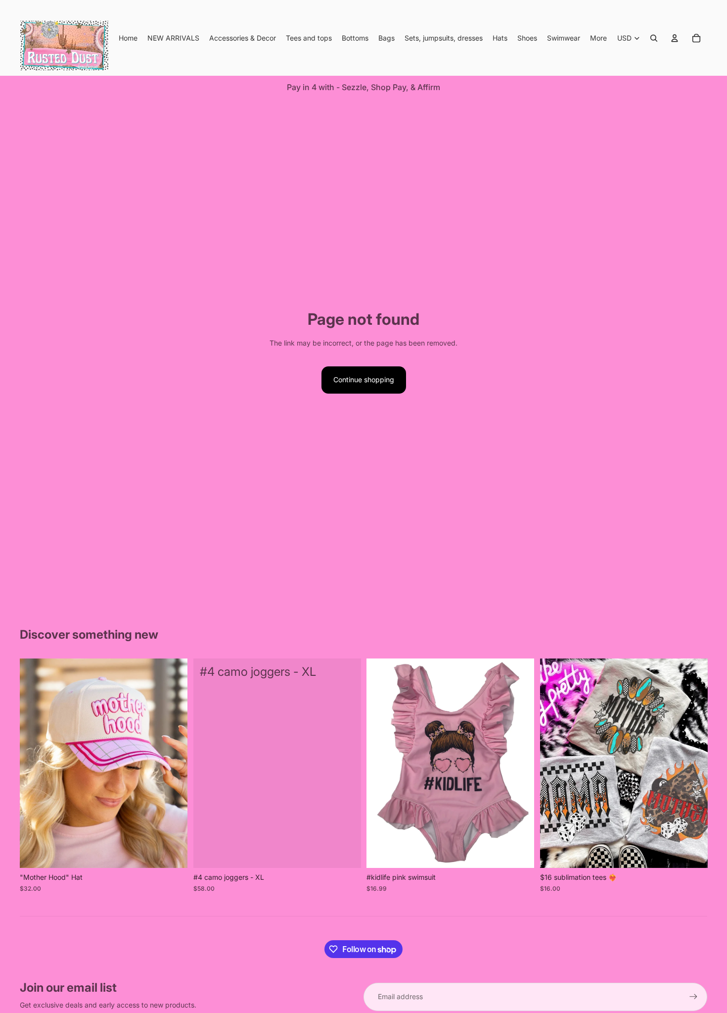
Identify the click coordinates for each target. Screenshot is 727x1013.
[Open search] (654, 38)
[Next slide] (172, 763)
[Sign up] (693, 996)
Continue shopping (363, 379)
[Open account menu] (674, 38)
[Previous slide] (34, 763)
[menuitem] (598, 38)
